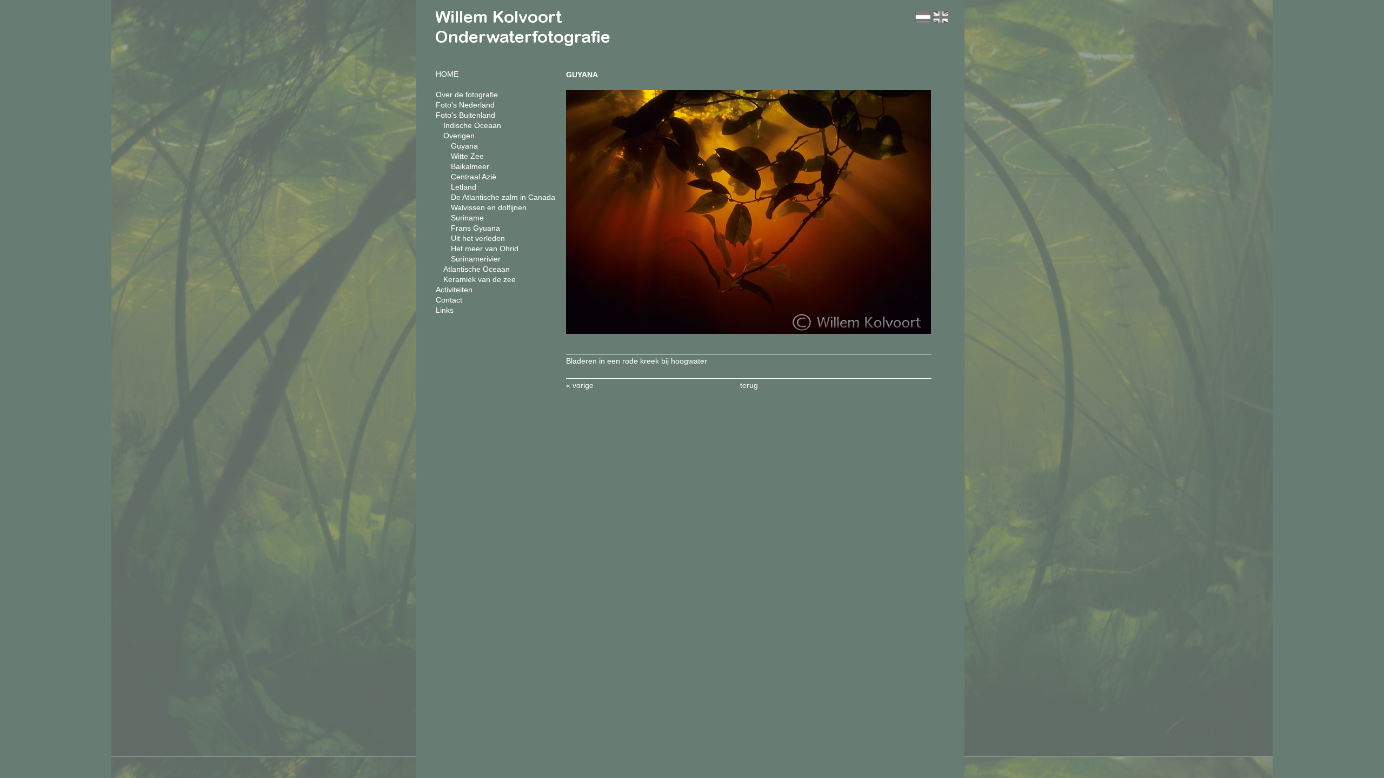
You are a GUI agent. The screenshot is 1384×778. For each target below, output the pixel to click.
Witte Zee (467, 156)
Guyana (464, 146)
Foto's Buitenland (465, 115)
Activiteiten (454, 289)
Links (445, 310)
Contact (449, 300)
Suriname (467, 217)
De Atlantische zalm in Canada (503, 197)
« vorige (580, 385)
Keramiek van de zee (479, 279)
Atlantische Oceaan (476, 269)
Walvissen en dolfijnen (489, 207)
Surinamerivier (476, 258)
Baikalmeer (470, 166)
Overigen (459, 135)
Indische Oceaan (472, 125)
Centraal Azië (473, 176)
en (940, 17)
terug (749, 385)
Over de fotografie (467, 94)
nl (922, 17)
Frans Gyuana (475, 228)
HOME (447, 74)
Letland (463, 187)
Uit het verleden (478, 238)
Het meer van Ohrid (484, 248)
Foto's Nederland (465, 104)
